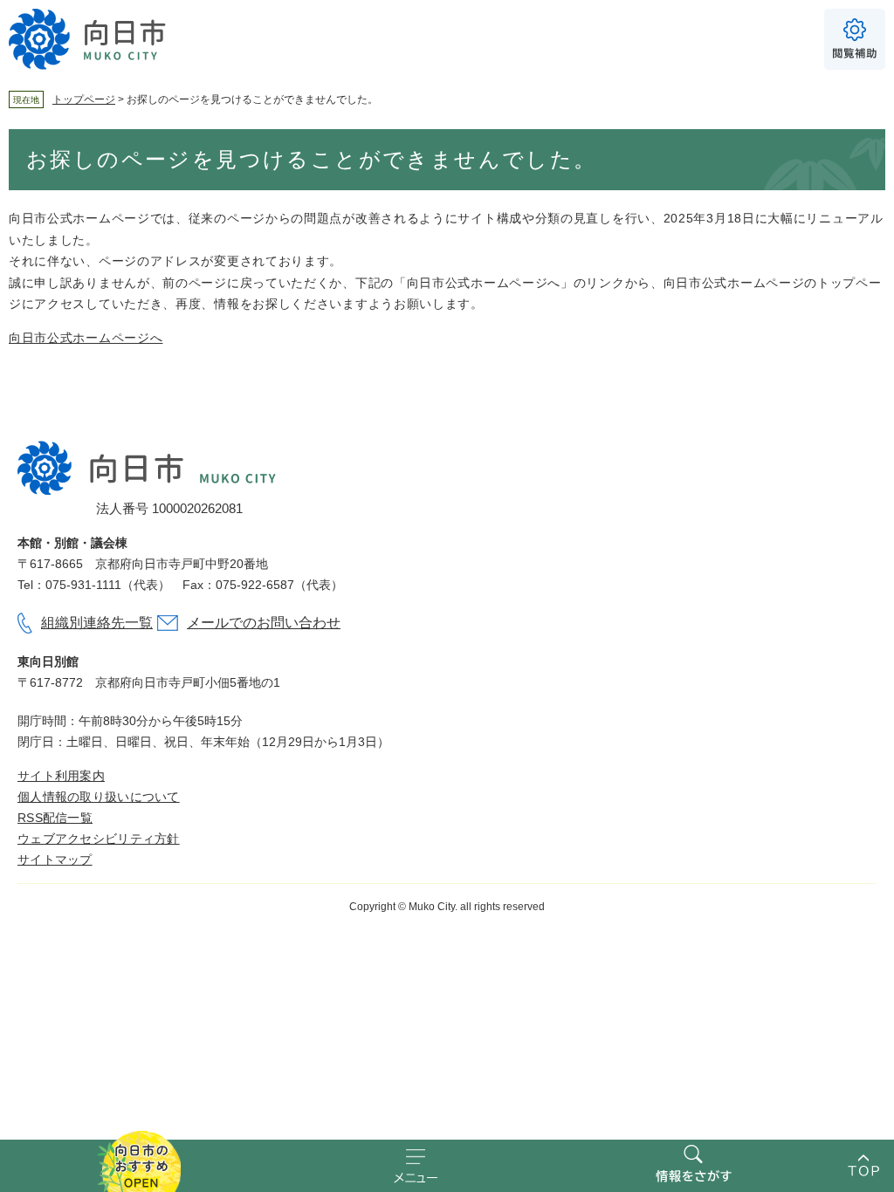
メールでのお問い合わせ (263, 622)
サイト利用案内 (61, 776)
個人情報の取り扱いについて (98, 797)
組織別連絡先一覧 (97, 622)
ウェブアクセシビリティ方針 (98, 839)
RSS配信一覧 (55, 818)
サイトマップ (55, 860)
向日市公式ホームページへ (85, 338)
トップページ (83, 99)
